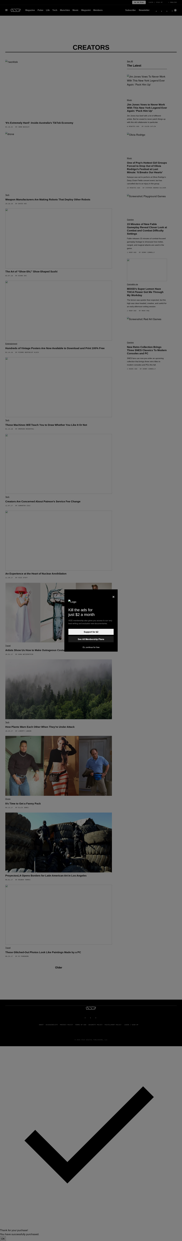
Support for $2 (91, 631)
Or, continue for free (91, 647)
